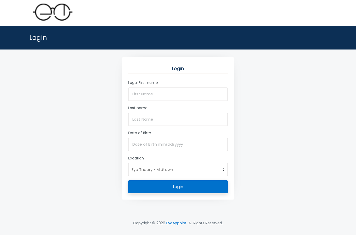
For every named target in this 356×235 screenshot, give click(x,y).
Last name (138, 107)
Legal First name (143, 82)
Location (136, 158)
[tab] (178, 68)
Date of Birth (139, 132)
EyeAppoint (176, 223)
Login (178, 187)
